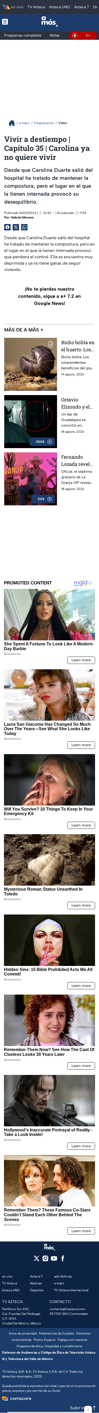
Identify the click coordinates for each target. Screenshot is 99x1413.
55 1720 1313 (59, 1314)
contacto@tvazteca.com (67, 1309)
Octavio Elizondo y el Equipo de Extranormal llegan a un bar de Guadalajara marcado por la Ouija (78, 403)
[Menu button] (8, 21)
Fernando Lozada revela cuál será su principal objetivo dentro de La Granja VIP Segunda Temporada (78, 461)
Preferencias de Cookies (56, 1333)
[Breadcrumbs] (13, 123)
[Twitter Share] (16, 227)
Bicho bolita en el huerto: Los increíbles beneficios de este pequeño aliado (78, 346)
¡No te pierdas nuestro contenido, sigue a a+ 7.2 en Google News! (49, 296)
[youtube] (54, 1260)
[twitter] (36, 1260)
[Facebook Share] (7, 227)
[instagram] (45, 1260)
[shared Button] (24, 227)
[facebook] (62, 1260)
